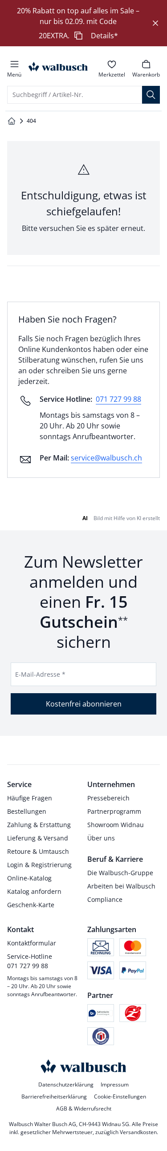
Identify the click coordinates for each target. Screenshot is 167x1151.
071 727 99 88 (118, 399)
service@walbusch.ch (106, 458)
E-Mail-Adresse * (40, 674)
